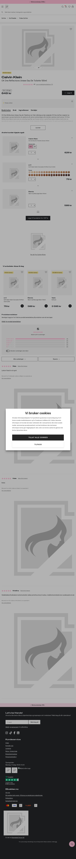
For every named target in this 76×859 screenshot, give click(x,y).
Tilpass (38, 444)
